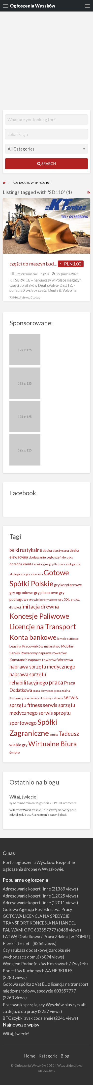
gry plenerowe (46, 592)
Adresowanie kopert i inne (27, 889)
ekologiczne (73, 564)
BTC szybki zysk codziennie (28, 1018)
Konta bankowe (33, 637)
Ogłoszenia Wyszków (32, 5)
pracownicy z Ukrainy (38, 698)
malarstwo (52, 646)
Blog (65, 1055)
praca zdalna (62, 690)
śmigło (14, 752)
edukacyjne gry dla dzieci (49, 564)
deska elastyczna (56, 550)
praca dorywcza (43, 690)
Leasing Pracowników (26, 646)
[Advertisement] (46, 61)
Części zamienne (26, 274)
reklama (57, 698)
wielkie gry (18, 744)
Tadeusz (69, 733)
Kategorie (48, 1055)
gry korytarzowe (68, 584)
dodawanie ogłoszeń (45, 557)
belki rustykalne (25, 550)
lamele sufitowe (68, 638)
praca (56, 682)
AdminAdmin (22, 803)
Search (48, 163)
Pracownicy (16, 698)
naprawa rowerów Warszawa (50, 660)
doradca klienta (21, 564)
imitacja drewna (40, 606)
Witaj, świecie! (23, 797)
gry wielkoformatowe (43, 600)
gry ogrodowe (21, 592)
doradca (67, 557)
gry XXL (64, 599)
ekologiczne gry (19, 574)
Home (29, 1055)
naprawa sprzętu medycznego (42, 667)
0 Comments (67, 803)
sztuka (54, 734)
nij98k (45, 274)
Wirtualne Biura (52, 744)
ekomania (37, 574)
